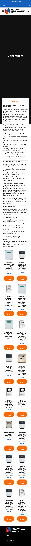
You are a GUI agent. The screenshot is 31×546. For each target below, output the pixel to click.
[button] (28, 11)
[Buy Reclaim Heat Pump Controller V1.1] (9, 425)
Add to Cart (9, 278)
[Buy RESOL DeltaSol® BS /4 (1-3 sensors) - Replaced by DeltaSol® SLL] (22, 324)
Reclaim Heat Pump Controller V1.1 (9, 435)
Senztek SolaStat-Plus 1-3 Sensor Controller (9, 334)
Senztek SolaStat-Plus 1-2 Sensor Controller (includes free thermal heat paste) (9, 267)
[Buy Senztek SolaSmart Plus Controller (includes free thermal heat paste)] (22, 358)
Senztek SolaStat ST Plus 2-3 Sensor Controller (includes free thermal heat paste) (22, 302)
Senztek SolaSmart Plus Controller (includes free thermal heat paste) (22, 370)
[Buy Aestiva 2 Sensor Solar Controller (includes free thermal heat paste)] (22, 255)
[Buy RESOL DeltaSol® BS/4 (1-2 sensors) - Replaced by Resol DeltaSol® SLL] (9, 289)
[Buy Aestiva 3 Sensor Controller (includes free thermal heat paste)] (9, 358)
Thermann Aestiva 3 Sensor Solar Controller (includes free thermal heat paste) (22, 437)
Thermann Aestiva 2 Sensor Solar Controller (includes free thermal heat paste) (8, 505)
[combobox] (14, 5)
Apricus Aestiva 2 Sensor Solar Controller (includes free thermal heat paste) (8, 471)
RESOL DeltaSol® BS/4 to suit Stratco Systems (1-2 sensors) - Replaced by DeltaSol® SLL (22, 506)
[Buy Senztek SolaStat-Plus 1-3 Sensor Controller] (9, 324)
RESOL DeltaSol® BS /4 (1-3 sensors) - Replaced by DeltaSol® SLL (22, 336)
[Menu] (3, 11)
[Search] (28, 5)
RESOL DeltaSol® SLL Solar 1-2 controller (22, 402)
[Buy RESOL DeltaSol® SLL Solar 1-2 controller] (22, 392)
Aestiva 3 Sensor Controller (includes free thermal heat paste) (8, 369)
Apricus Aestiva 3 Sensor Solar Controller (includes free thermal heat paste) (22, 471)
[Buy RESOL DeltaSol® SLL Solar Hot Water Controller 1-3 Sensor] (9, 392)
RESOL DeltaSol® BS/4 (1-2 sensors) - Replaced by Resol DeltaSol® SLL (9, 302)
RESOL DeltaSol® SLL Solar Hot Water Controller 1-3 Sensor (8, 403)
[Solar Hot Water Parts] (15, 11)
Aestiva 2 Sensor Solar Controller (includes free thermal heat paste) (22, 266)
